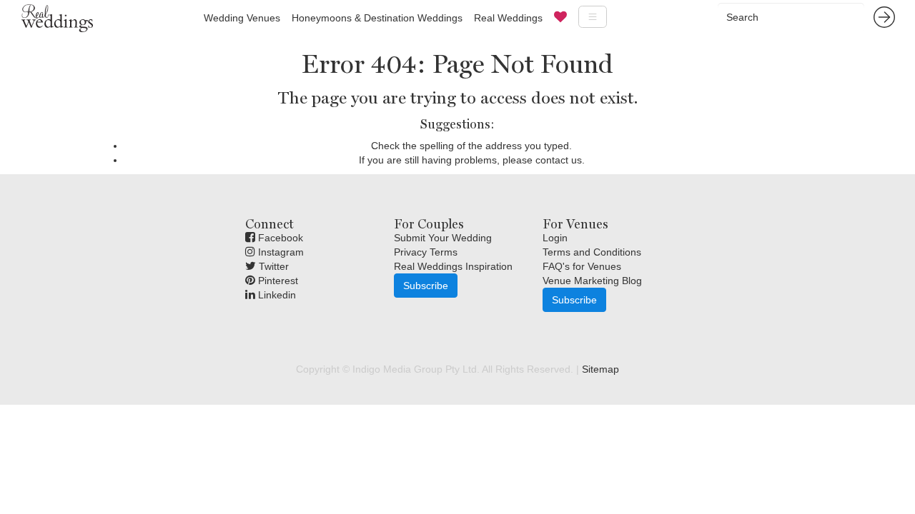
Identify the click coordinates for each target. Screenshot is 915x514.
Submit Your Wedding (443, 237)
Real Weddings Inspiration (453, 266)
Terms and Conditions (592, 252)
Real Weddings (508, 18)
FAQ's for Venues (582, 266)
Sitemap (600, 369)
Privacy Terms (426, 252)
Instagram (279, 252)
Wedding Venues (242, 18)
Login (555, 237)
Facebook (279, 237)
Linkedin (275, 295)
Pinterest (276, 280)
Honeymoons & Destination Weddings (377, 18)
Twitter (272, 266)
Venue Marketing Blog (592, 280)
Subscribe (425, 285)
